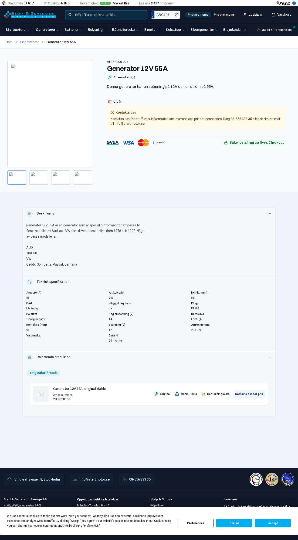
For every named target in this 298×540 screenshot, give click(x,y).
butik (97, 499)
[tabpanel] (149, 392)
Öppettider (85, 499)
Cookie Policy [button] (162, 521)
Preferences (195, 523)
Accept (273, 523)
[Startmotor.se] (30, 14)
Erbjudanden (232, 29)
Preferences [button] (91, 525)
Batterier (71, 29)
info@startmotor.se (130, 123)
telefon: (113, 499)
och (104, 499)
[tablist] (211, 14)
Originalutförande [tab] (44, 373)
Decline (234, 523)
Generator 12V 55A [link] (61, 42)
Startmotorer (16, 29)
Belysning (95, 29)
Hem (9, 42)
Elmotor (150, 29)
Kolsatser (173, 29)
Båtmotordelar (123, 29)
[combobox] (106, 14)
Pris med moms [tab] (198, 14)
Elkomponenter (202, 29)
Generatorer (45, 29)
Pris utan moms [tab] (224, 14)
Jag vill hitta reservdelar (276, 29)
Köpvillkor (157, 505)
